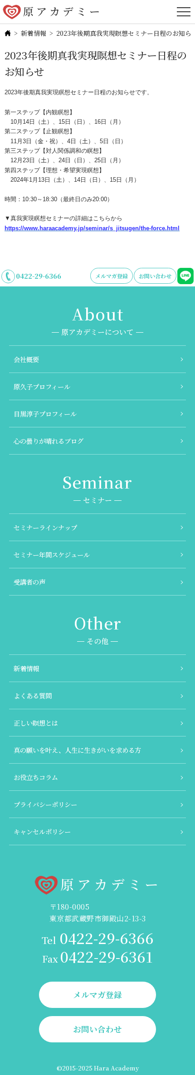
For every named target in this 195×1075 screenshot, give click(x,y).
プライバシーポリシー (45, 804)
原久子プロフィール (42, 386)
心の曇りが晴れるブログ (48, 440)
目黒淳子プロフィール (45, 413)
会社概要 (26, 359)
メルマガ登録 (111, 276)
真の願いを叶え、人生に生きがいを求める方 (77, 750)
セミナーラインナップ (45, 527)
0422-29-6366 (38, 276)
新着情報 (33, 33)
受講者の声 (29, 581)
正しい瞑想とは (36, 722)
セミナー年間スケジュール (52, 554)
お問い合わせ (155, 276)
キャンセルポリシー (42, 831)
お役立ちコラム (36, 777)
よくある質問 (33, 695)
